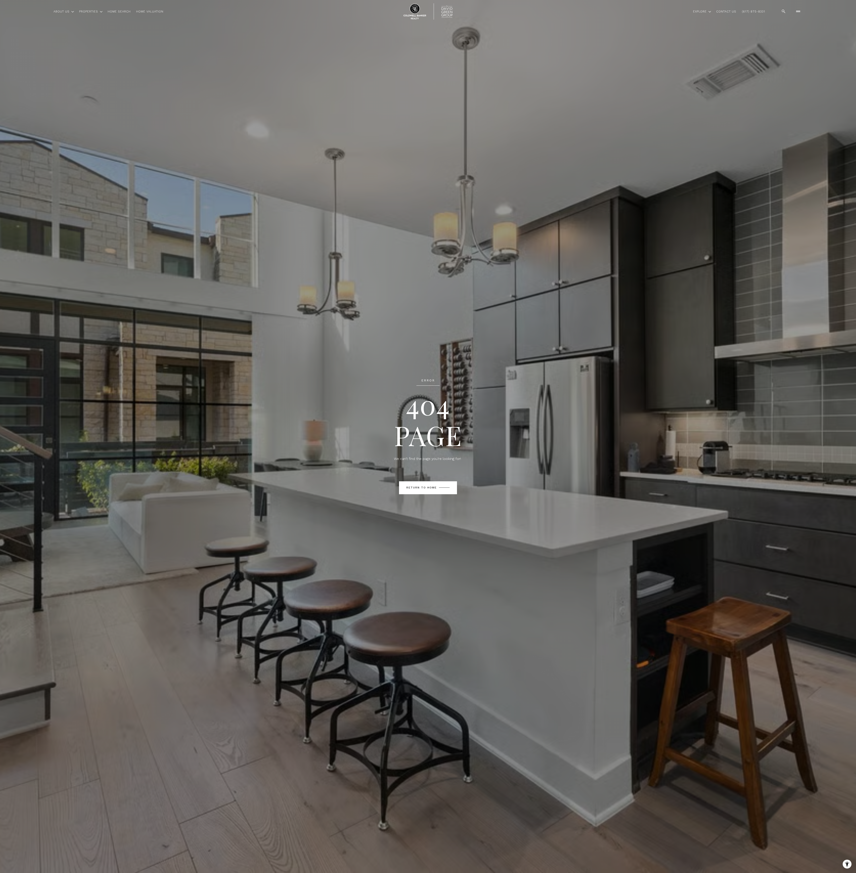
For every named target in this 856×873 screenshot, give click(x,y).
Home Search (119, 11)
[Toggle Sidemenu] (798, 11)
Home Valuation (149, 11)
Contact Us (726, 11)
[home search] (783, 11)
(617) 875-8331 (753, 11)
